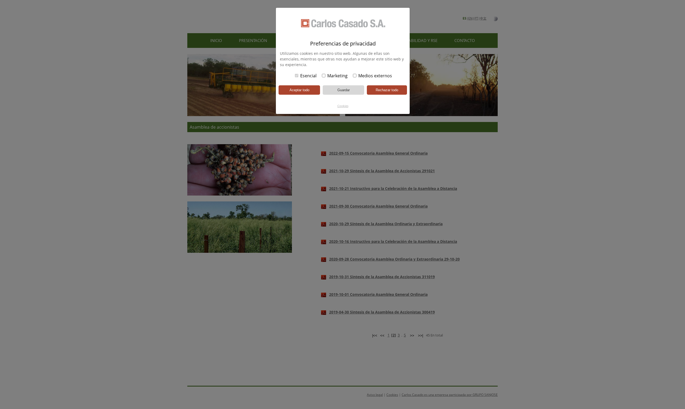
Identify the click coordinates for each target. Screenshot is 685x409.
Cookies (342, 106)
